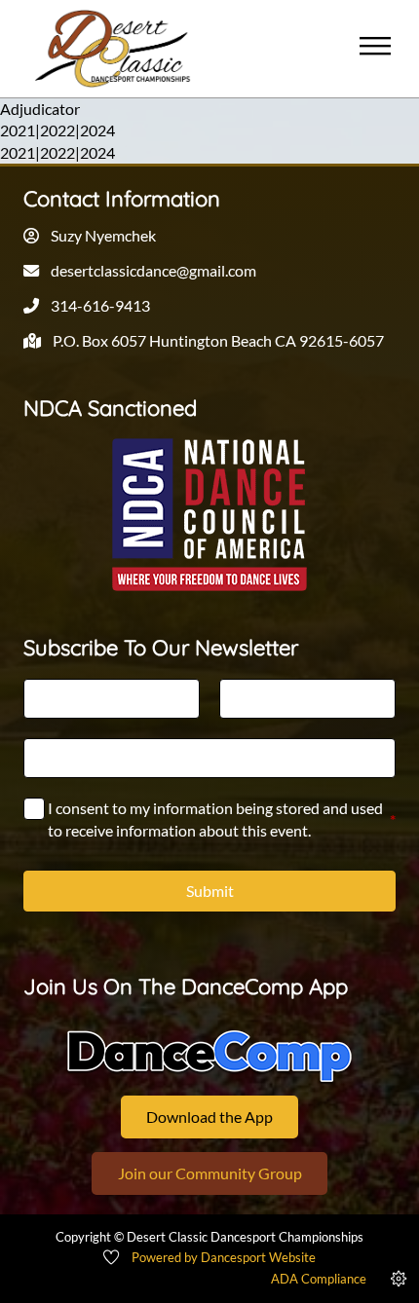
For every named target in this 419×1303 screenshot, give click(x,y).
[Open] (375, 48)
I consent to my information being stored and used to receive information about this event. (222, 818)
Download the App (209, 1116)
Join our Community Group (210, 1173)
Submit (210, 890)
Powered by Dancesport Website (224, 1257)
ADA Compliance (318, 1278)
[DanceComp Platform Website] (209, 1057)
